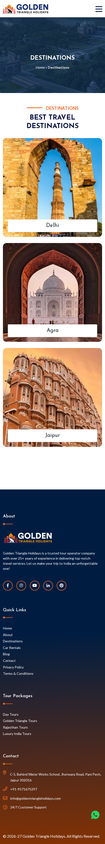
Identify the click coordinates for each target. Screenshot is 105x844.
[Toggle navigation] (100, 8)
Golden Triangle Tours (20, 721)
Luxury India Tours (17, 733)
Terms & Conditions (18, 673)
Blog (6, 654)
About (8, 635)
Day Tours (11, 714)
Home (40, 67)
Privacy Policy (13, 667)
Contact (9, 660)
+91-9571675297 (23, 789)
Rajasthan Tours (15, 727)
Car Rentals (12, 648)
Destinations (13, 641)
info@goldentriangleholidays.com (35, 798)
